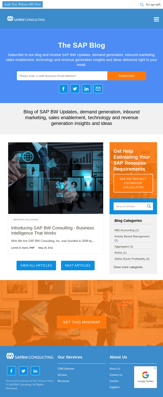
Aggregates (123, 246)
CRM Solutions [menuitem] (66, 368)
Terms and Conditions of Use (21, 380)
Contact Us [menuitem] (116, 375)
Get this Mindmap (81, 322)
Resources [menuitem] (63, 381)
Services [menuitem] (62, 375)
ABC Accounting (126, 230)
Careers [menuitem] (114, 381)
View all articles (36, 265)
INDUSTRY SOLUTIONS (25, 219)
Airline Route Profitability (131, 258)
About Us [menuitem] (115, 368)
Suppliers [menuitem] (115, 387)
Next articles (78, 265)
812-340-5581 (153, 4)
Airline (120, 252)
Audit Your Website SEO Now (22, 4)
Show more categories (128, 267)
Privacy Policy (46, 380)
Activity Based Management (131, 238)
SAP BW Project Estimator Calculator (133, 183)
